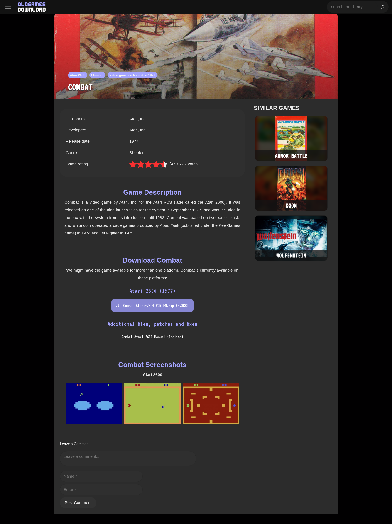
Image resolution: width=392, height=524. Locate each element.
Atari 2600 (77, 75)
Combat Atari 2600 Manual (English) (152, 336)
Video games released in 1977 (132, 75)
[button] (7, 7)
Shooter (97, 75)
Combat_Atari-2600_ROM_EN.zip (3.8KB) (156, 305)
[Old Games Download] (32, 7)
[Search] (383, 7)
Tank (175, 225)
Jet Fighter (109, 233)
